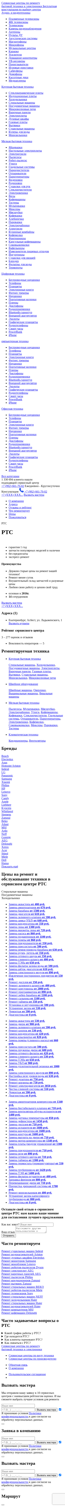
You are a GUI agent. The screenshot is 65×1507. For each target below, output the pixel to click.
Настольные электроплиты (25, 150)
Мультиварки (17, 205)
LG (3, 772)
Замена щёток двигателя (31, 969)
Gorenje (6, 837)
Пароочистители (19, 170)
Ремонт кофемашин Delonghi (19, 1312)
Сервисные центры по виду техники (31, 1355)
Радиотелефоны (18, 325)
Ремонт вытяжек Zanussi (16, 1283)
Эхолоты (14, 318)
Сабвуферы (16, 70)
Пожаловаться (17, 517)
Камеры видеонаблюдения (25, 28)
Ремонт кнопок (25, 1030)
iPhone (13, 335)
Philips (5, 785)
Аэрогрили (15, 228)
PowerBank (15, 331)
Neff (4, 834)
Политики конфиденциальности (21, 1415)
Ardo (4, 830)
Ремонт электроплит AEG (17, 1270)
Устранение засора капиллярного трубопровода (29, 1197)
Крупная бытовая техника (17, 86)
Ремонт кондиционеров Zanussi (20, 1280)
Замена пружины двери (30, 1050)
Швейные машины (20, 690)
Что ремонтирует (19, 510)
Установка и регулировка (31, 1004)
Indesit (5, 769)
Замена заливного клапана (32, 917)
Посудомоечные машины (24, 105)
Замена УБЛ (23, 1063)
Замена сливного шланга (31, 959)
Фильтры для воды (20, 264)
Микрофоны (16, 44)
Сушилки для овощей (22, 257)
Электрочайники (19, 225)
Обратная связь (18, 1364)
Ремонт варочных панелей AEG (21, 1273)
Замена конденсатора (29, 923)
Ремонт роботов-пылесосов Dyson (22, 1267)
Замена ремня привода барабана (36, 949)
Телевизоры (16, 25)
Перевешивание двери (30, 1182)
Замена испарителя (28, 1127)
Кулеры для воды (19, 131)
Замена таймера (26, 1160)
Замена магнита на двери (31, 1137)
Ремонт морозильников (30, 1192)
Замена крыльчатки (28, 1037)
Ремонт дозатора (26, 1079)
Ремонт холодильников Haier (19, 1299)
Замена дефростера (28, 1121)
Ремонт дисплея (26, 982)
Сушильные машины (22, 128)
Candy (5, 798)
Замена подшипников (30, 936)
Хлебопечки (16, 218)
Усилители (15, 54)
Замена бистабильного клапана (35, 1108)
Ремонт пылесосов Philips (17, 1277)
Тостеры (14, 202)
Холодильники (18, 99)
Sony (4, 795)
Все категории (10, 476)
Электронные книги (21, 289)
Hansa (5, 863)
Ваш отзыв (8, 1232)
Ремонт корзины (26, 1082)
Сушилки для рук (19, 186)
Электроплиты (18, 115)
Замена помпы (25, 939)
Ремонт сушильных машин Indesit (22, 1251)
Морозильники (18, 135)
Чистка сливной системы (31, 1089)
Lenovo (5, 791)
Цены (12, 514)
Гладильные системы (22, 166)
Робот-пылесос (18, 160)
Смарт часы (16, 328)
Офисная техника (12, 408)
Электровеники (18, 192)
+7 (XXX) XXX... (12, 494)
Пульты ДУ (16, 35)
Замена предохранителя (31, 943)
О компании (16, 501)
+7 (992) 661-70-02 (12, 486)
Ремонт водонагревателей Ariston (22, 1254)
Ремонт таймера (26, 1001)
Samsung (6, 778)
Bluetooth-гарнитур (20, 312)
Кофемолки (16, 235)
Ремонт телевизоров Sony (17, 1293)
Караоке (14, 51)
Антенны (14, 31)
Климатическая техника (23, 734)
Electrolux (7, 759)
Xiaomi (5, 782)
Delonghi (6, 843)
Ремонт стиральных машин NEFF (22, 1296)
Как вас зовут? (10, 1224)
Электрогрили (17, 153)
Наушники (15, 296)
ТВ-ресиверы (17, 61)
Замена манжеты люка (30, 930)
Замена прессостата (28, 946)
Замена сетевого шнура (30, 956)
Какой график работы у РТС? (23, 1333)
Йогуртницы (17, 254)
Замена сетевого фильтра (31, 1053)
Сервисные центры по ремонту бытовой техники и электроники (29, 6)
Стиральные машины (22, 102)
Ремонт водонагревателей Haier (20, 1306)
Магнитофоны (18, 41)
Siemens (6, 814)
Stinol (4, 853)
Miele (4, 856)
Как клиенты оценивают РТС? (23, 1339)
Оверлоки (39, 690)
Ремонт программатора (30, 991)
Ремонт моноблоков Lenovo (18, 1264)
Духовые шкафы (19, 118)
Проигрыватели (18, 64)
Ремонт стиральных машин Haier (21, 1303)
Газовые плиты (18, 122)
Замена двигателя (27, 913)
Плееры (13, 302)
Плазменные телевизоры (24, 18)
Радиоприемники (19, 309)
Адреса (13, 504)
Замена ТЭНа (24, 962)
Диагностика (22, 1014)
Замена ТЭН (24, 1173)
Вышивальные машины (23, 693)
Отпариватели (17, 173)
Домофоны (15, 74)
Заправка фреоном (27, 1179)
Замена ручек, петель (29, 952)
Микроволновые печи (22, 109)
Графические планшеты (23, 322)
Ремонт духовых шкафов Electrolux (22, 1257)
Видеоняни (16, 179)
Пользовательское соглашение (27, 1374)
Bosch (5, 756)
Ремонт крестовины (29, 988)
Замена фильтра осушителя (33, 1176)
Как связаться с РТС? (18, 1342)
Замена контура (26, 1134)
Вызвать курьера (19, 623)
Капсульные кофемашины (25, 241)
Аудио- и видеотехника (15, 12)
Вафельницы (17, 248)
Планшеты (15, 286)
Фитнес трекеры (19, 292)
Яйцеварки (15, 147)
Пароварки (15, 222)
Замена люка (24, 926)
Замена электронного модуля (34, 972)
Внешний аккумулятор (23, 315)
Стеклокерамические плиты (26, 92)
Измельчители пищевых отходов (29, 251)
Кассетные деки (18, 77)
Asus (4, 762)
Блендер (14, 261)
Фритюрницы (17, 238)
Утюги (13, 163)
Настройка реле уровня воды (34, 1076)
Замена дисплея (26, 1124)
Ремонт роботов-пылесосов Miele (21, 1290)
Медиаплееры (17, 80)
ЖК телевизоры (18, 22)
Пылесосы (15, 157)
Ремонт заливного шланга (32, 985)
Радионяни (15, 183)
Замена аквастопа (27, 904)
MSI (3, 827)
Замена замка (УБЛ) (28, 920)
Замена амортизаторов (30, 907)
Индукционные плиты (23, 96)
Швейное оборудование (23, 684)
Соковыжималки (19, 244)
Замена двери (24, 1024)
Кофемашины (17, 199)
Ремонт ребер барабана (31, 995)
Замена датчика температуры (34, 1117)
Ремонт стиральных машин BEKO (22, 1286)
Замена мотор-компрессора (33, 1140)
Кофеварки (15, 215)
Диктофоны (16, 305)
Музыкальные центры (22, 48)
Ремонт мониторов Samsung (18, 1260)
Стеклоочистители (20, 189)
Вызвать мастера (34, 494)
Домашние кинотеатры (23, 57)
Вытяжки (14, 125)
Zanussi (5, 817)
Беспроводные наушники (24, 279)
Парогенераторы (19, 176)
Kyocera (6, 808)
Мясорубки (16, 212)
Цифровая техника (13, 273)
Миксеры (14, 209)
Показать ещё (9, 866)
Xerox (5, 847)
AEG (4, 840)
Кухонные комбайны (21, 231)
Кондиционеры (18, 740)
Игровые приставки (21, 67)
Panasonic (7, 775)
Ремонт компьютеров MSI (17, 1309)
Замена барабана (27, 910)
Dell (3, 860)
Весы (12, 196)
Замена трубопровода (30, 1169)
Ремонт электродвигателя (32, 1085)
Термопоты (16, 267)
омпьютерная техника (15, 341)
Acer (4, 850)
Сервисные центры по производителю (32, 1358)
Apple (4, 801)
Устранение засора (27, 1008)
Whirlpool (7, 811)
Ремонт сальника (27, 998)
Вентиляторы (37, 740)
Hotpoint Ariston (11, 765)
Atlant (4, 824)
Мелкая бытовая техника (16, 141)
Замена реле (23, 1153)
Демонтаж (22, 1011)
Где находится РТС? (17, 1336)
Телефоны (15, 283)
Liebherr (6, 804)
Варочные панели (20, 112)
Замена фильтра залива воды (33, 965)
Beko (4, 821)
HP (3, 788)
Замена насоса (25, 933)
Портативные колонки (22, 299)
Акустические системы (23, 38)
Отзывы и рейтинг (20, 507)
